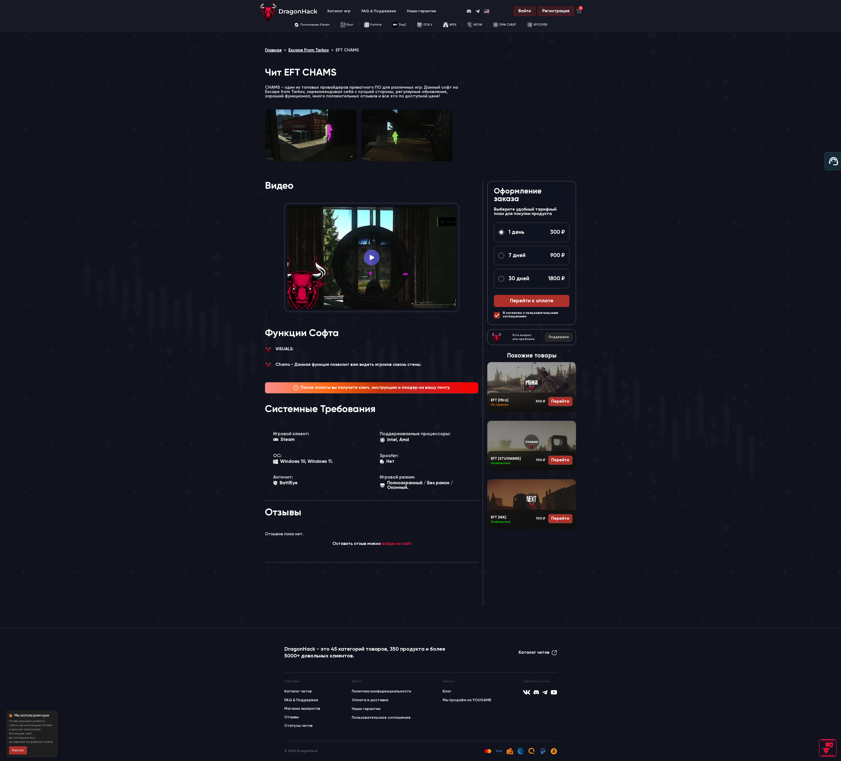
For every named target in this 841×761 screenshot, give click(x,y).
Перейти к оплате (531, 300)
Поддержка (559, 337)
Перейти (560, 401)
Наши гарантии (421, 11)
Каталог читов (534, 652)
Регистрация (555, 11)
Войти (524, 11)
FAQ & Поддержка (378, 11)
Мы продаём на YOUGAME (467, 700)
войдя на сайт (397, 544)
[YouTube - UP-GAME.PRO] (554, 692)
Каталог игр (338, 11)
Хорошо (18, 750)
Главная (273, 50)
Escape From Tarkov (308, 50)
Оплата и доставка (370, 700)
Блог (447, 691)
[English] (487, 11)
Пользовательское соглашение (381, 718)
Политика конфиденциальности (381, 691)
